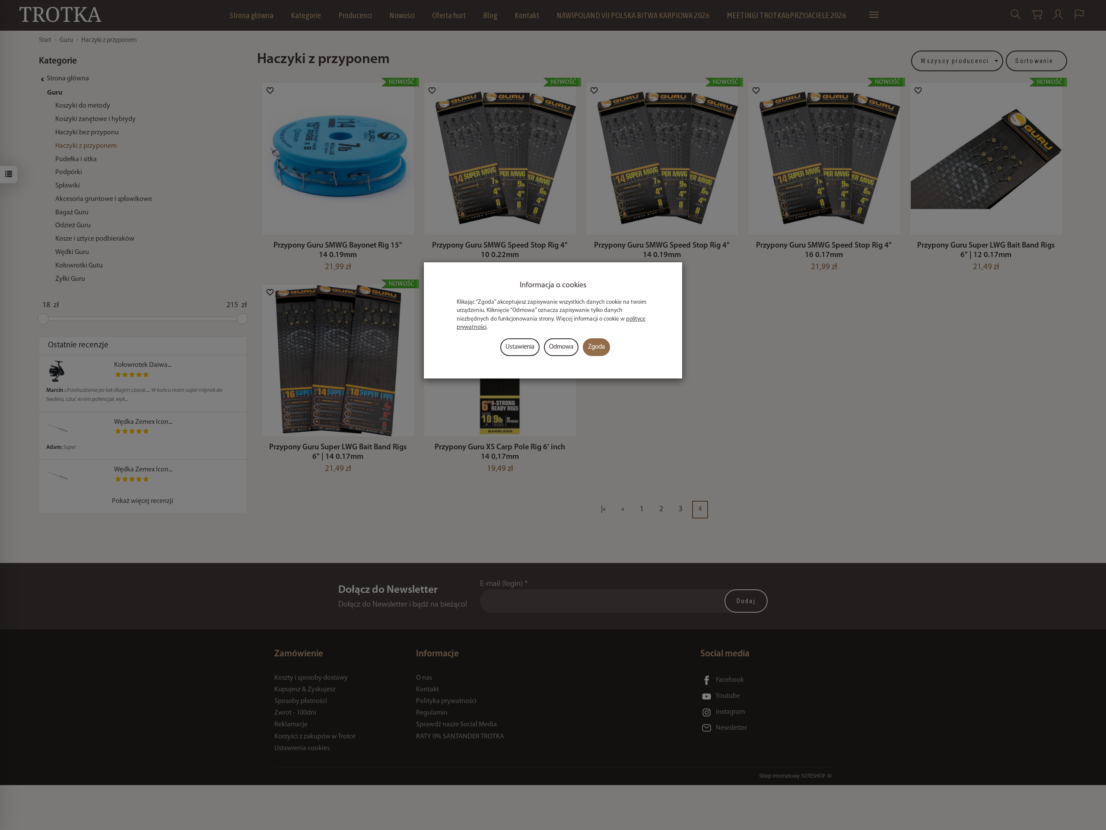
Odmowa (561, 347)
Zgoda (596, 347)
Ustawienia (519, 347)
